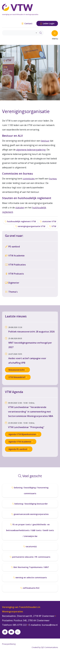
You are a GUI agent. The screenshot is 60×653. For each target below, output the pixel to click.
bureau (53, 178)
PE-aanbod (14, 246)
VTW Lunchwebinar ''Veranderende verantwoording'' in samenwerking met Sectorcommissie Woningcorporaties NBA (30, 412)
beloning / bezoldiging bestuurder (31, 503)
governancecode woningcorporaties (31, 514)
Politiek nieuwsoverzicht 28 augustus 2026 (31, 331)
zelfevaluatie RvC (31, 588)
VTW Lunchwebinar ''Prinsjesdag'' (26, 427)
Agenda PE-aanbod (18, 449)
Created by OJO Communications (45, 647)
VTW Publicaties (17, 264)
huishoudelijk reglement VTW (21, 221)
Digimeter (13, 282)
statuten (19, 207)
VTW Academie (16, 255)
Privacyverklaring (8, 644)
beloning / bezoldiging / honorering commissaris (30, 490)
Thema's (13, 291)
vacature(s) (31, 546)
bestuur (45, 140)
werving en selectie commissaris (31, 577)
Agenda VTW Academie (20, 441)
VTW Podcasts (16, 273)
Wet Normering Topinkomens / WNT (31, 567)
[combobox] (20, 32)
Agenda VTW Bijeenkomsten (23, 434)
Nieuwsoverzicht (17, 369)
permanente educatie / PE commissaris (31, 557)
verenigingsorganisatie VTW (31, 226)
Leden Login (48, 23)
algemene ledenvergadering (31, 149)
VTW (53, 226)
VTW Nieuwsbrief (17, 377)
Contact (28, 23)
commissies (29, 178)
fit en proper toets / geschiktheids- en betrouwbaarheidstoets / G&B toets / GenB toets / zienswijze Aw (30, 530)
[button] (4, 72)
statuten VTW (49, 221)
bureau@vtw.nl (49, 624)
